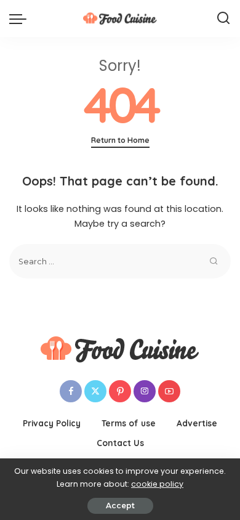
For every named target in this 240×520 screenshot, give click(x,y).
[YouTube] (169, 391)
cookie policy (157, 484)
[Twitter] (95, 391)
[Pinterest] (120, 391)
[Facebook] (71, 391)
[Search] (223, 18)
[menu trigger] (21, 18)
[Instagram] (145, 391)
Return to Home (120, 140)
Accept (120, 505)
